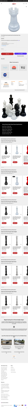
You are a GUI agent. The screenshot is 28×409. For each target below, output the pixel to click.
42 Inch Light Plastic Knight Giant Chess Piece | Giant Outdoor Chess (17, 247)
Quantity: (2, 48)
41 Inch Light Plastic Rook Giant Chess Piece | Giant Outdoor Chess (16, 277)
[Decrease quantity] (2, 50)
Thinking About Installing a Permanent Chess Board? (5, 385)
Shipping (12, 367)
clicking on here (20, 322)
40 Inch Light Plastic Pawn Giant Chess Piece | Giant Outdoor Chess (17, 307)
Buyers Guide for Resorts (4, 394)
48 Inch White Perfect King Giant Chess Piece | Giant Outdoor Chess (6, 157)
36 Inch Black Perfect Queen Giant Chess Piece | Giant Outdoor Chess (6, 188)
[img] (6, 84)
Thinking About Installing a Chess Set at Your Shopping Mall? (5, 387)
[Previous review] (2, 84)
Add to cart (4, 162)
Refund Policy (13, 369)
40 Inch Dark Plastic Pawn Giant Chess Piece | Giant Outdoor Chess (6, 307)
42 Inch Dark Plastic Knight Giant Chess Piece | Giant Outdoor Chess (6, 247)
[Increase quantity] (6, 50)
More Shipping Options (4, 45)
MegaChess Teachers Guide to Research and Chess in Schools (5, 391)
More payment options (20, 55)
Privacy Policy (13, 370)
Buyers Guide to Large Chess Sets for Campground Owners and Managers (5, 396)
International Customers (4, 399)
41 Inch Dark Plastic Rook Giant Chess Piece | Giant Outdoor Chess (5, 277)
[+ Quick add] (10, 153)
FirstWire (2, 406)
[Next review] (26, 84)
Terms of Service (13, 372)
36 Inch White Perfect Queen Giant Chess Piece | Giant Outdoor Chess (17, 188)
